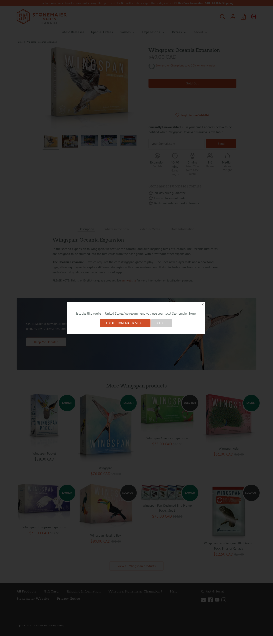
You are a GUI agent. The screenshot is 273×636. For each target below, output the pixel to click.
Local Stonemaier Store (125, 323)
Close (161, 323)
